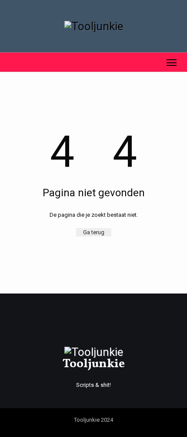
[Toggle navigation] (171, 62)
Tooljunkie (94, 363)
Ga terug (93, 232)
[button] (10, 62)
